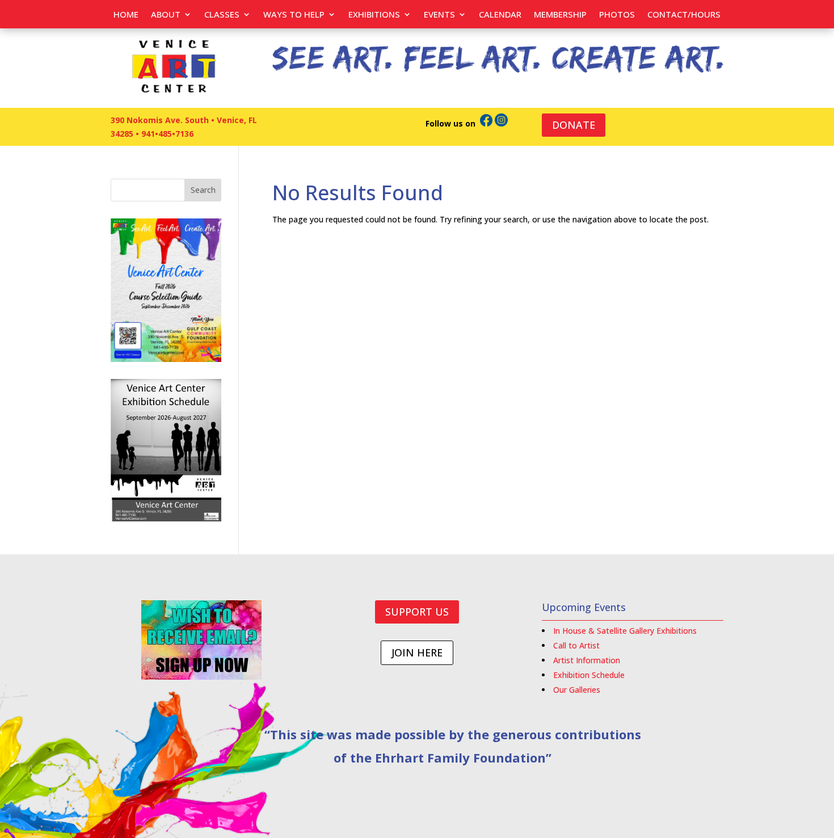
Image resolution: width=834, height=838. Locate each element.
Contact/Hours (684, 15)
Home (125, 15)
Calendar (500, 15)
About (165, 15)
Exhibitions (374, 15)
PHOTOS (617, 15)
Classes (221, 15)
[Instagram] (501, 123)
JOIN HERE (417, 652)
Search (203, 189)
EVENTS (439, 15)
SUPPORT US (417, 611)
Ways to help (294, 15)
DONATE (573, 125)
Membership (560, 15)
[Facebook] (486, 123)
